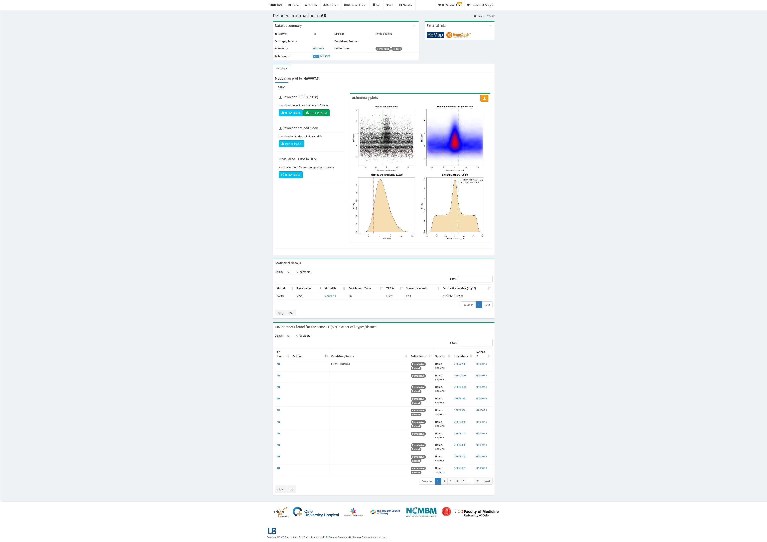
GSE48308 (460, 410)
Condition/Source (343, 356)
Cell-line (298, 356)
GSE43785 (460, 398)
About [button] (406, 5)
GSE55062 (460, 468)
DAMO (281, 87)
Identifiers (461, 356)
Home (479, 16)
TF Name (280, 354)
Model (281, 288)
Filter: (453, 279)
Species (440, 356)
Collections (418, 356)
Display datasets (292, 272)
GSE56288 (460, 364)
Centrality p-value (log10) (459, 288)
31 (478, 481)
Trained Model (293, 144)
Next (487, 305)
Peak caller (304, 288)
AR (278, 364)
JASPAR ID (480, 354)
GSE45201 (326, 56)
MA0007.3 (318, 48)
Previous (468, 305)
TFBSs (390, 288)
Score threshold (416, 288)
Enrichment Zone (360, 288)
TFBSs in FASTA (318, 113)
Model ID (330, 288)
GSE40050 (460, 375)
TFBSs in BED (292, 113)
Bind (276, 5)
